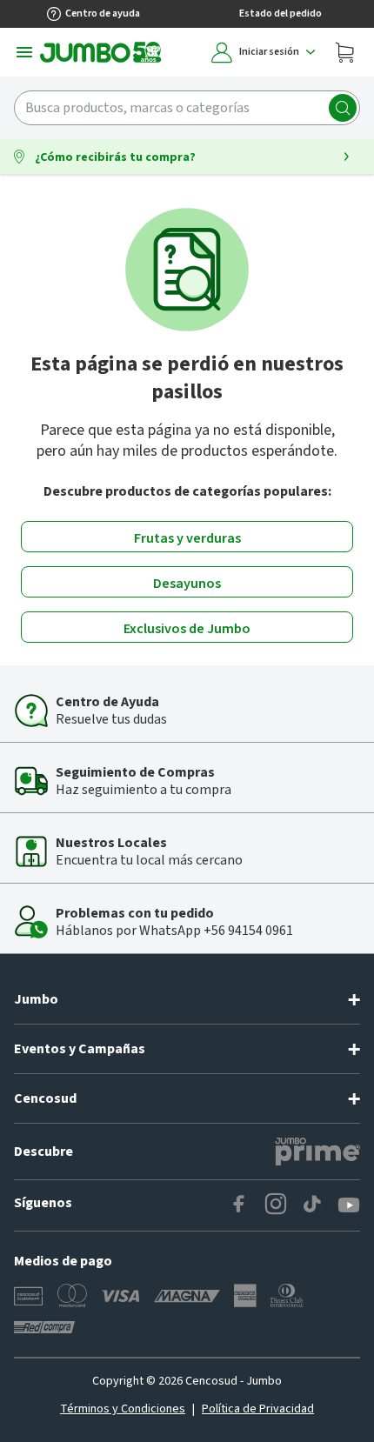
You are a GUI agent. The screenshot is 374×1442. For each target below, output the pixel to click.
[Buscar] (343, 108)
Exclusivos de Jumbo (187, 628)
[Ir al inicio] (101, 52)
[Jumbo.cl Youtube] (348, 1205)
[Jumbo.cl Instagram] (275, 1205)
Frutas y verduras (187, 538)
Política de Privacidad (258, 1409)
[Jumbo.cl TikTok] (312, 1205)
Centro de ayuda (102, 13)
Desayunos (187, 583)
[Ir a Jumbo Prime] (317, 1151)
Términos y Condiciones (122, 1409)
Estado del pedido (280, 13)
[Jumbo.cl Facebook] (239, 1205)
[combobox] (187, 107)
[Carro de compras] (344, 52)
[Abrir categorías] (24, 52)
